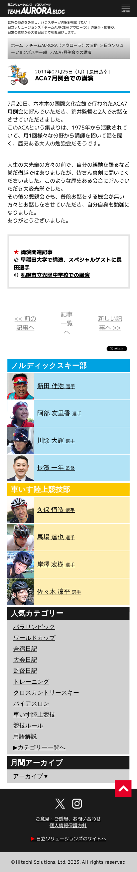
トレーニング (31, 681)
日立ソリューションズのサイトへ (68, 838)
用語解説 (25, 736)
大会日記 (25, 659)
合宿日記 (25, 649)
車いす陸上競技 (34, 714)
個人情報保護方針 (68, 825)
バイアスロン (31, 703)
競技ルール (28, 725)
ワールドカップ (34, 638)
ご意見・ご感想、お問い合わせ (68, 819)
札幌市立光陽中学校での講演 (55, 275)
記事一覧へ (67, 323)
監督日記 (25, 670)
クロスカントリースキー (46, 692)
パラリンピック (34, 627)
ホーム (17, 45)
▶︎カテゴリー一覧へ (39, 747)
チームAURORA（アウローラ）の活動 (63, 45)
